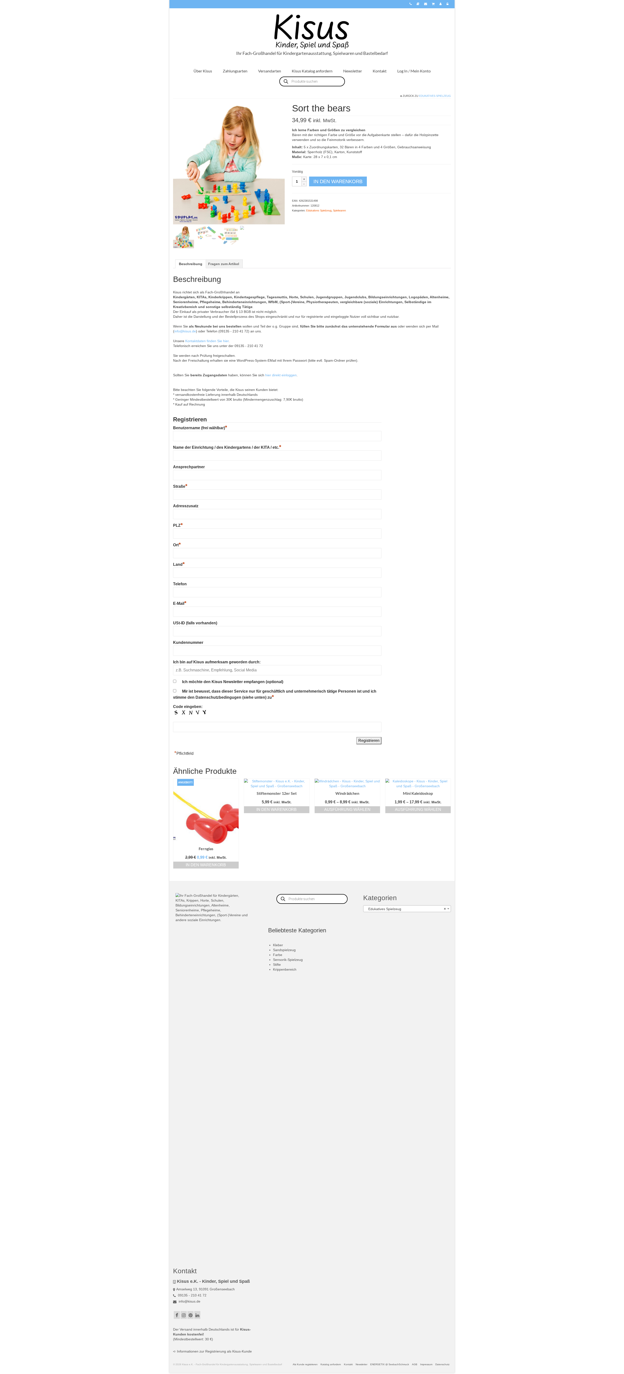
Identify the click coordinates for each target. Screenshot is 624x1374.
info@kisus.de (185, 331)
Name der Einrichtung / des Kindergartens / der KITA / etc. (227, 447)
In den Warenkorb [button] (206, 865)
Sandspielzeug (284, 950)
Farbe (277, 955)
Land (179, 564)
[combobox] (407, 908)
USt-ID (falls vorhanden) (195, 623)
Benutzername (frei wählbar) (200, 428)
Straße (180, 486)
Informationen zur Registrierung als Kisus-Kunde (214, 1351)
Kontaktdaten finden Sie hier (207, 341)
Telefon (180, 584)
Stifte (277, 964)
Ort (177, 545)
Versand (186, 1329)
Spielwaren (339, 210)
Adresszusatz (185, 506)
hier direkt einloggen (281, 375)
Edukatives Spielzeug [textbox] (405, 909)
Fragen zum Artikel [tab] (223, 264)
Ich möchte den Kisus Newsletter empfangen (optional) (232, 682)
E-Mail (179, 603)
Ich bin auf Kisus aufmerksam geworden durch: (217, 662)
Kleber (278, 945)
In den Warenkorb (337, 181)
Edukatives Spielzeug (435, 95)
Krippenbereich (284, 969)
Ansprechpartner (189, 467)
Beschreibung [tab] (190, 264)
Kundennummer (188, 642)
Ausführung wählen (347, 809)
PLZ (178, 525)
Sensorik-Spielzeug (288, 960)
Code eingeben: (188, 707)
